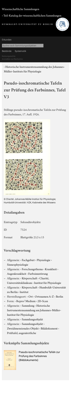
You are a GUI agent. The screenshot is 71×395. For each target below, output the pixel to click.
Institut (24, 292)
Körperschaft (29, 278)
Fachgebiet (28, 260)
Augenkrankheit (16, 273)
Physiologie (43, 260)
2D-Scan (42, 301)
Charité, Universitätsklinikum (28, 280)
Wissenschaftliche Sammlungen (20, 9)
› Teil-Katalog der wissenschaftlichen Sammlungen (31, 15)
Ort (30, 296)
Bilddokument (49, 328)
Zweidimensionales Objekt (23, 328)
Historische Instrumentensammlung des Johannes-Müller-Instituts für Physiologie (34, 68)
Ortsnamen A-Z (44, 296)
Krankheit (51, 269)
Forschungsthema (32, 269)
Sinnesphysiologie (17, 264)
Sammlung (28, 305)
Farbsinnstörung (38, 273)
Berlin (59, 296)
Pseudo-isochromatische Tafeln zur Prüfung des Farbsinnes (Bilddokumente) (39, 356)
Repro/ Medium (25, 301)
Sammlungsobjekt (32, 319)
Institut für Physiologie (47, 282)
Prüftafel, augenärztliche (21, 333)
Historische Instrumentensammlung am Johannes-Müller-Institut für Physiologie (34, 310)
